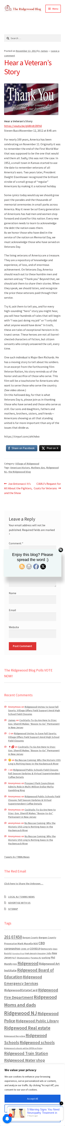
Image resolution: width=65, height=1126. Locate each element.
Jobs (48, 953)
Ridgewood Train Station (26, 1053)
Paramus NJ (36, 958)
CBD (41, 943)
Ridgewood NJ (20, 1013)
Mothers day (38, 467)
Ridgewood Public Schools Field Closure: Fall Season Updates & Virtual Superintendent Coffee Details (34, 773)
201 (7, 936)
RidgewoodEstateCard (21, 990)
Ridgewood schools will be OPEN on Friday (23, 1048)
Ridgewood (28, 963)
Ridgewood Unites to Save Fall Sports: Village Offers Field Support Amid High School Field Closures (34, 710)
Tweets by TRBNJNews (17, 857)
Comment (16, 543)
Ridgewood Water (20, 1060)
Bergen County (30, 937)
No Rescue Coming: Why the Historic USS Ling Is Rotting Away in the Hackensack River (34, 761)
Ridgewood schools (37, 1042)
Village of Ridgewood (27, 463)
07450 (16, 936)
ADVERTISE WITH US (19, 902)
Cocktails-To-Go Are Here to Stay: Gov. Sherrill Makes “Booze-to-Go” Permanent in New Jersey (34, 724)
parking (46, 957)
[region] (32, 1095)
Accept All (32, 1098)
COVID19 (35, 948)
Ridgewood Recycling (14, 1036)
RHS (15, 964)
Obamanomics (23, 957)
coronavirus (12, 949)
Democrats (46, 948)
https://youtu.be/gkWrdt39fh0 (23, 126)
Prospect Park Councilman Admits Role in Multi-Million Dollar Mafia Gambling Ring (31, 787)
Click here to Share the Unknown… (24, 883)
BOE (35, 943)
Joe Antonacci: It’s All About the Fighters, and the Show (18, 488)
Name (12, 593)
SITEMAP (13, 909)
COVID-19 (25, 949)
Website (14, 627)
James (44, 51)
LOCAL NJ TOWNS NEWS (21, 896)
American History (20, 467)
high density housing (35, 953)
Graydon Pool (18, 953)
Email (12, 610)
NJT (14, 957)
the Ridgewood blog (19, 471)
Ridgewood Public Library (37, 1020)
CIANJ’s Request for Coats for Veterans (47, 486)
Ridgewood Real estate (27, 1028)
